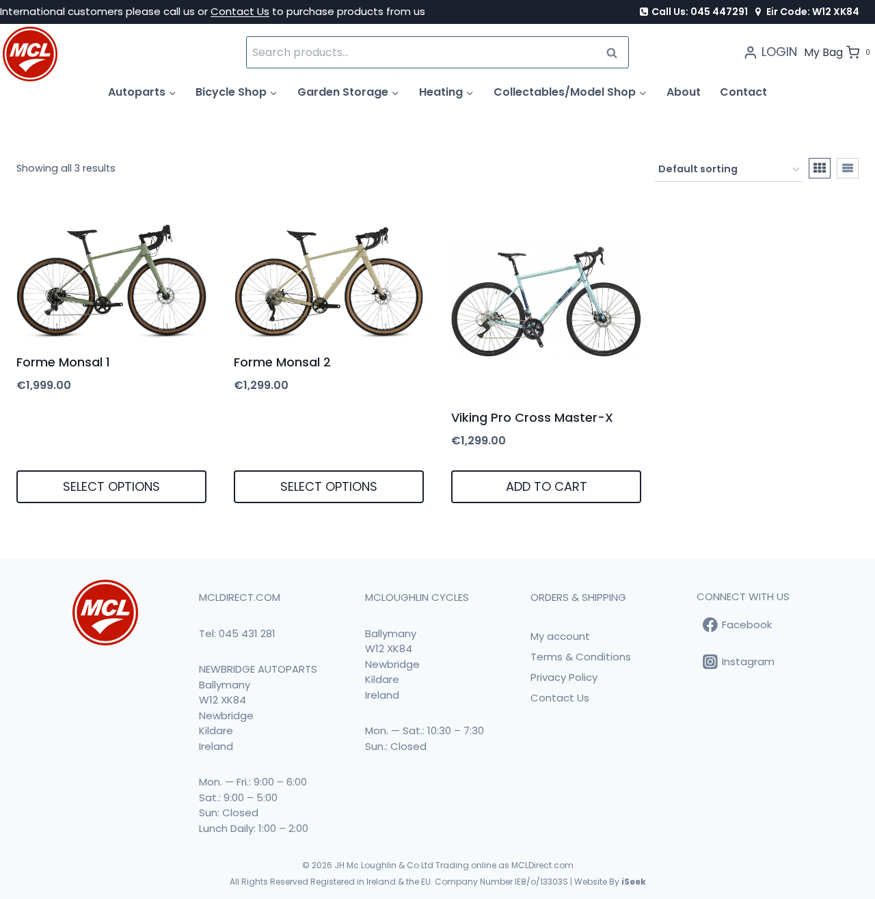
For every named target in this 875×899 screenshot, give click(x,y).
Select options (111, 486)
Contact (743, 92)
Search (616, 52)
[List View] (848, 168)
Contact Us (240, 11)
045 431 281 (247, 633)
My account (560, 636)
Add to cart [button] (546, 486)
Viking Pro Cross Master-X (532, 417)
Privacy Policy (563, 677)
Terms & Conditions (580, 656)
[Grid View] (820, 168)
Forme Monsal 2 (282, 362)
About (684, 92)
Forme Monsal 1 (63, 362)
